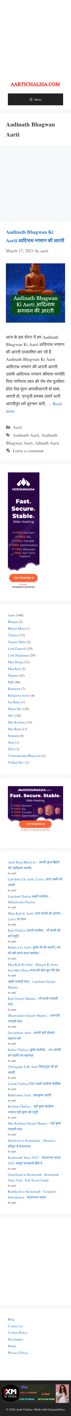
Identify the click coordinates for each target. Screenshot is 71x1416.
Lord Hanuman (18, 655)
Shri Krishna (16, 722)
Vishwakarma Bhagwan (24, 755)
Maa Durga (15, 662)
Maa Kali (14, 668)
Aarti (17, 427)
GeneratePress (56, 1409)
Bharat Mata (16, 628)
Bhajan (13, 621)
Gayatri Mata (17, 642)
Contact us (15, 1326)
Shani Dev (15, 709)
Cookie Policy (18, 1332)
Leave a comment (28, 450)
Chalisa (13, 635)
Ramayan (14, 688)
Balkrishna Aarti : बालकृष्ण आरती (29, 1095)
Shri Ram (14, 729)
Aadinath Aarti (26, 435)
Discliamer (15, 1339)
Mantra (13, 675)
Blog (11, 1319)
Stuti (11, 742)
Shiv (11, 715)
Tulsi (11, 749)
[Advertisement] (35, 37)
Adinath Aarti (47, 443)
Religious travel (19, 695)
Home (12, 1346)
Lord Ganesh (17, 648)
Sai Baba (14, 702)
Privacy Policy (18, 1352)
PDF (11, 682)
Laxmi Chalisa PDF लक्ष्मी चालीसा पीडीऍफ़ (34, 1083)
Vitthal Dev (16, 762)
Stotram (13, 735)
